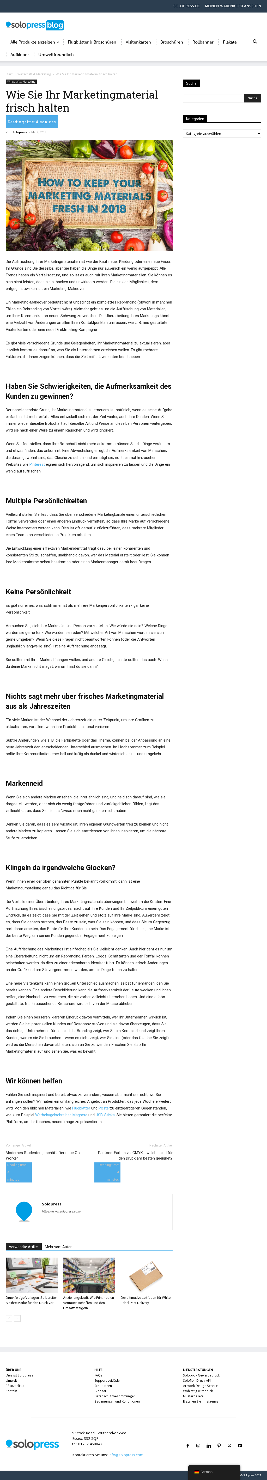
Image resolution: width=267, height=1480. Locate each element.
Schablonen (103, 1386)
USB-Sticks (105, 1115)
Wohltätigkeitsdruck (198, 1391)
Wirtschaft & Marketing (34, 74)
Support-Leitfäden (108, 1380)
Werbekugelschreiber (53, 1115)
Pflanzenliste (15, 1386)
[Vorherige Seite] (9, 1318)
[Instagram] (198, 1439)
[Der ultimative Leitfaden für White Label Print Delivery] (147, 1275)
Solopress (20, 132)
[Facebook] (187, 1439)
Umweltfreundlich (56, 54)
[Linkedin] (208, 1439)
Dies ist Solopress (19, 1375)
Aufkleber (19, 54)
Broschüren (171, 42)
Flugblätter (81, 1108)
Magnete (79, 1115)
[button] (255, 43)
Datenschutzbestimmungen (115, 1396)
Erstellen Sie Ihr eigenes (201, 1401)
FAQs (98, 1375)
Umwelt (11, 1380)
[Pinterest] (219, 1439)
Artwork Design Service (200, 1386)
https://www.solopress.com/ (61, 1211)
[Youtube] (240, 1439)
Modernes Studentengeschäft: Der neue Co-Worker (43, 1155)
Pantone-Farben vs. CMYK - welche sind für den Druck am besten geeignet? (135, 1155)
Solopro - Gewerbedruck (201, 1375)
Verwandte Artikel (24, 1247)
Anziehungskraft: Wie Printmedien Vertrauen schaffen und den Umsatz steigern (88, 1303)
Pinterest (37, 464)
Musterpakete (193, 1396)
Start (9, 74)
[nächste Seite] (17, 1318)
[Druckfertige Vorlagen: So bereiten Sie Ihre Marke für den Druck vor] (32, 1275)
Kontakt (11, 1391)
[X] (229, 1439)
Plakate (230, 42)
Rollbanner (203, 42)
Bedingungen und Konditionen (117, 1401)
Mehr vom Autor (58, 1247)
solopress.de (186, 6)
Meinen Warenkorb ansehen (233, 6)
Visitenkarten (138, 42)
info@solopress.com (126, 1454)
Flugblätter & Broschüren (92, 42)
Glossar (100, 1391)
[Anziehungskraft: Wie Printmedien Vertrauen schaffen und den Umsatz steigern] (89, 1275)
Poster (104, 1108)
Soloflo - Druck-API (197, 1380)
